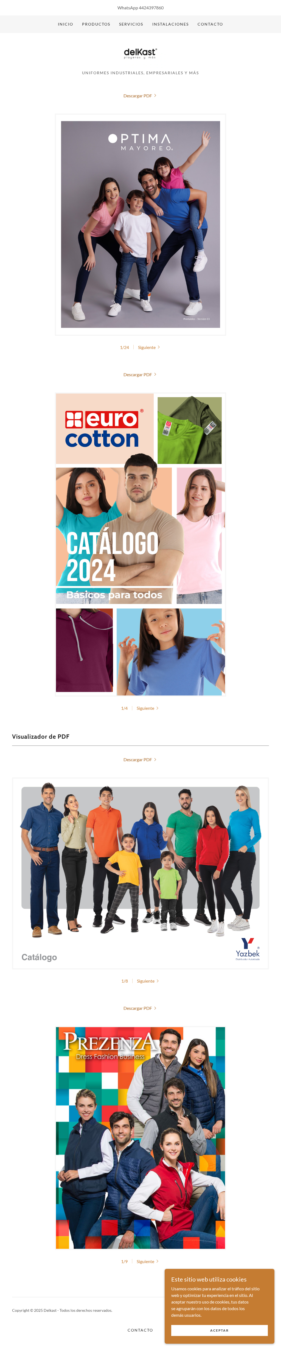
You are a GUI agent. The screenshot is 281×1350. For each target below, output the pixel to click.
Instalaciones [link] (170, 24)
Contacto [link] (210, 24)
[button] (149, 347)
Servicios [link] (131, 24)
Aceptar (219, 1330)
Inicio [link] (65, 24)
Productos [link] (96, 24)
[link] (140, 53)
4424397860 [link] (151, 7)
